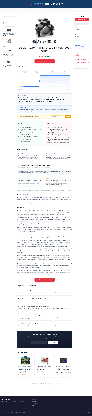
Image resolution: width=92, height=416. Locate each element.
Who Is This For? (77, 38)
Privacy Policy (87, 412)
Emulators (20, 10)
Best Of (40, 10)
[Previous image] (18, 28)
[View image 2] (39, 41)
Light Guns (13, 10)
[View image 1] (34, 41)
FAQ (75, 41)
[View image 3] (44, 41)
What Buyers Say (77, 34)
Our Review (77, 39)
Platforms (27, 10)
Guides (57, 10)
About (45, 10)
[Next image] (71, 28)
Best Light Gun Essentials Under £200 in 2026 (81, 60)
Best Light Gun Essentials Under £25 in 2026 (82, 63)
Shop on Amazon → (81, 19)
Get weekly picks (53, 342)
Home (18, 15)
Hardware (34, 10)
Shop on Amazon (43, 61)
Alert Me (68, 116)
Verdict (76, 31)
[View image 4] (49, 41)
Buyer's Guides (35, 403)
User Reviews (77, 36)
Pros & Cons (77, 32)
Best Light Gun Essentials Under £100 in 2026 (81, 57)
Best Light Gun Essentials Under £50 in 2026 (81, 55)
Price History (77, 29)
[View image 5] (55, 41)
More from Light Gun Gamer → (82, 67)
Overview (76, 27)
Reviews (51, 10)
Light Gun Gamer (38, 383)
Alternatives (69, 10)
